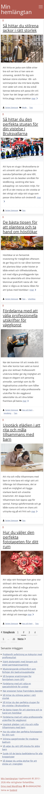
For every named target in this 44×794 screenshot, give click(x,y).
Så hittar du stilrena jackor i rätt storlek (20, 28)
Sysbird (13, 790)
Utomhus (31, 299)
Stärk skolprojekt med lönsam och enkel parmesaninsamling (19, 663)
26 (14, 638)
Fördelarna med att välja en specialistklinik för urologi (16, 685)
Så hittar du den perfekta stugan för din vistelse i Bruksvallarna (20, 126)
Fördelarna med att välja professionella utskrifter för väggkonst (20, 317)
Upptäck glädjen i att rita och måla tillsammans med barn (21, 432)
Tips (31, 107)
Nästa (21, 638)
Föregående (9, 632)
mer (34, 98)
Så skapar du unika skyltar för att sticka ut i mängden (19, 762)
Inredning (7, 413)
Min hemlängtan (16, 9)
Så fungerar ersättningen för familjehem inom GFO (16, 678)
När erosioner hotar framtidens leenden (23, 690)
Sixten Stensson (11, 107)
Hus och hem (27, 410)
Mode (24, 107)
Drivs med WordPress (11, 786)
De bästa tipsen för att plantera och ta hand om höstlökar (20, 227)
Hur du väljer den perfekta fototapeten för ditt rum (20, 539)
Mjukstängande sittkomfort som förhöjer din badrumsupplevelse (19, 670)
